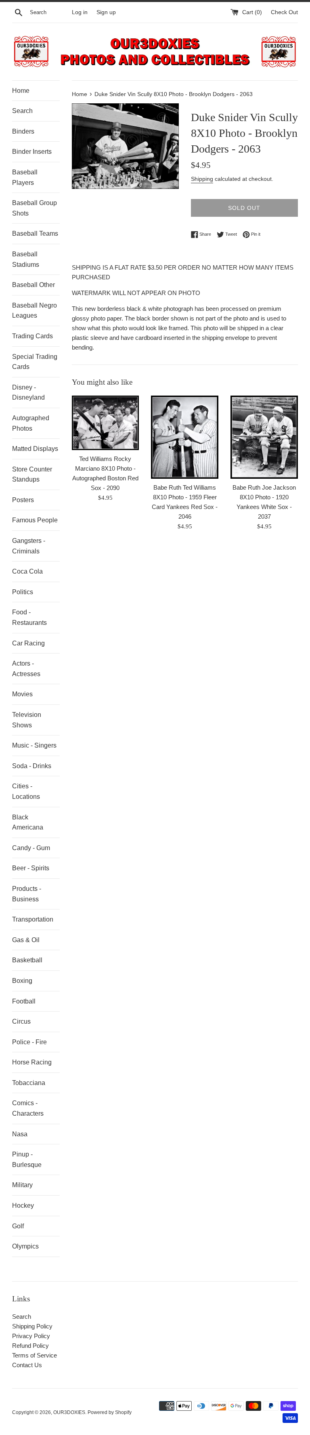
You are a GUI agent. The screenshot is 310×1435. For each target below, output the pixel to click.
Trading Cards (32, 336)
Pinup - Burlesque (27, 1159)
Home (20, 90)
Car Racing (28, 643)
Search (22, 110)
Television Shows (26, 720)
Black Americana (27, 822)
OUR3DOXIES (69, 1412)
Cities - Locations (26, 791)
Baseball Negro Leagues (34, 310)
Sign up (106, 12)
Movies (22, 694)
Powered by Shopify (110, 1412)
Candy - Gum (31, 847)
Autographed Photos (30, 423)
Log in (80, 12)
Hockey (23, 1205)
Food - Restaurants (29, 617)
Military (22, 1185)
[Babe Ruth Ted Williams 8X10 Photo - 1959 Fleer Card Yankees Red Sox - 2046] (184, 437)
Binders (23, 131)
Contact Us (27, 1365)
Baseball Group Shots (34, 208)
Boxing (22, 980)
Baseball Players (25, 177)
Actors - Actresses (26, 668)
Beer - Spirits (30, 868)
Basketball (27, 960)
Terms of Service (34, 1355)
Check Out (284, 12)
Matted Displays (35, 448)
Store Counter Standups (32, 474)
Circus (21, 1021)
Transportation (32, 919)
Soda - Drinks (31, 766)
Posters (23, 499)
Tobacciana (28, 1082)
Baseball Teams (35, 233)
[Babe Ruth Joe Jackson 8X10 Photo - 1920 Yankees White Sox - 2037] (264, 437)
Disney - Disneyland (28, 392)
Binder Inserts (32, 151)
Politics (22, 592)
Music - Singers (34, 745)
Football (24, 1001)
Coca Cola (27, 571)
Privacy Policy (31, 1335)
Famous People (35, 520)
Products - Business (26, 894)
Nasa (19, 1134)
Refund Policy (30, 1345)
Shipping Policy (32, 1326)
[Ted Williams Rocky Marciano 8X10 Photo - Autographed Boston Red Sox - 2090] (105, 423)
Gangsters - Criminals (28, 546)
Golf (18, 1226)
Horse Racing (32, 1062)
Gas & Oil (26, 939)
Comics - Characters (28, 1108)
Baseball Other (33, 284)
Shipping (202, 179)
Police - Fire (29, 1042)
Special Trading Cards (34, 362)
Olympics (25, 1246)
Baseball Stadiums (25, 259)
